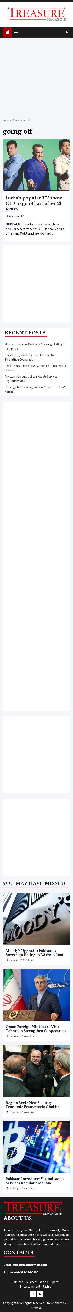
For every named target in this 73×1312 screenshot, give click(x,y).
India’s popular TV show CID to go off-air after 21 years (34, 203)
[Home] (7, 32)
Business (32, 1282)
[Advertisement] (36, 76)
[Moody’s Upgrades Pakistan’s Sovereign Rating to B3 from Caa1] (36, 919)
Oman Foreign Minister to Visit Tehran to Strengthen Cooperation (29, 357)
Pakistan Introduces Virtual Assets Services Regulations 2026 (35, 1181)
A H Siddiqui (30, 1188)
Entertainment (30, 1287)
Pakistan (17, 1282)
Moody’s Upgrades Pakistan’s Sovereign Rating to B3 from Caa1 (34, 953)
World (44, 1282)
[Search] (67, 32)
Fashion (48, 1287)
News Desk (29, 1036)
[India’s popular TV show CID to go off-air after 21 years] (36, 165)
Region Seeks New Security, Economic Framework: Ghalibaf (33, 1105)
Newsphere (54, 1303)
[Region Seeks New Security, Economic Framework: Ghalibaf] (36, 1071)
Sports (55, 1282)
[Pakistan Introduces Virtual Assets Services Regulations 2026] (36, 1147)
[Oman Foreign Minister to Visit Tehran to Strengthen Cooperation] (36, 995)
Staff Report (28, 960)
